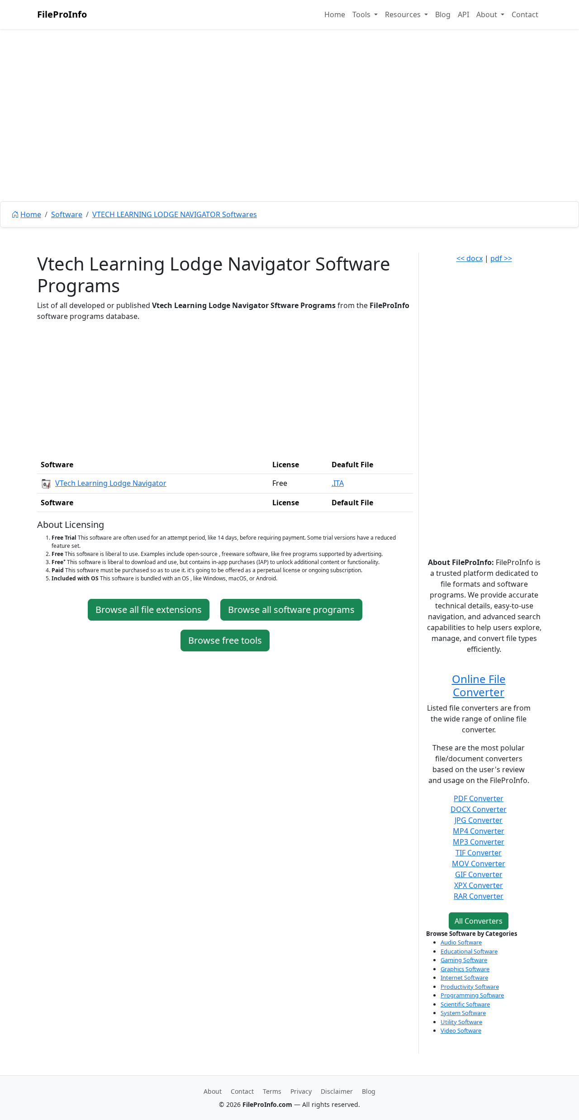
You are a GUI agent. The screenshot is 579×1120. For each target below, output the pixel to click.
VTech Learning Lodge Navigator (110, 483)
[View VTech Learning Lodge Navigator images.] (46, 483)
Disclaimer (337, 1091)
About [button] (487, 14)
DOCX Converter (479, 809)
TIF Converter (479, 853)
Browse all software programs (291, 609)
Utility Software (461, 1022)
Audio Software (461, 942)
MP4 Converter (478, 831)
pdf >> (501, 258)
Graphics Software (465, 969)
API (463, 14)
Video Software (461, 1030)
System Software (463, 1013)
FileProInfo (62, 14)
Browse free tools (225, 640)
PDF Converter (478, 798)
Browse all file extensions (148, 609)
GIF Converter (479, 874)
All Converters (479, 921)
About (213, 1091)
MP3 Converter (478, 842)
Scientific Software (465, 1004)
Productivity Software (470, 986)
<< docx (469, 258)
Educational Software (469, 951)
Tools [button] (362, 14)
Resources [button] (403, 14)
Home (334, 14)
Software (66, 214)
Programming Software (472, 995)
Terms (272, 1091)
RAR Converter (478, 896)
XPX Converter (478, 885)
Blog (443, 14)
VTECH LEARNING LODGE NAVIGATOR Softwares (174, 214)
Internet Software (464, 977)
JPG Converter (479, 820)
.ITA (338, 483)
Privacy (301, 1091)
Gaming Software (464, 960)
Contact (525, 14)
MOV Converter (478, 863)
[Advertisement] (289, 135)
